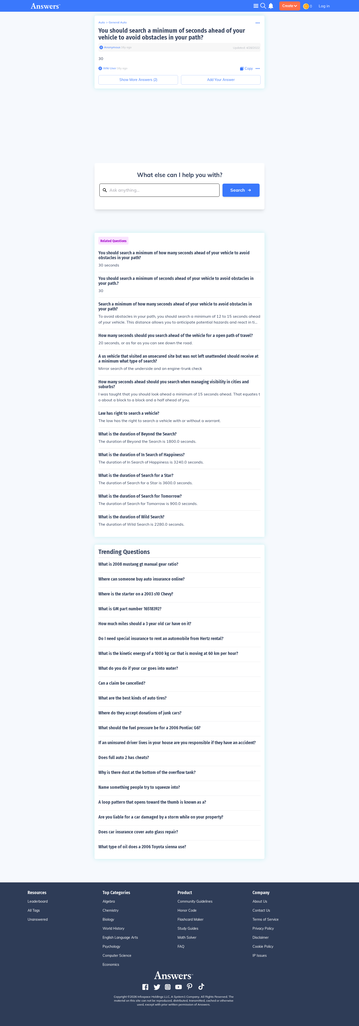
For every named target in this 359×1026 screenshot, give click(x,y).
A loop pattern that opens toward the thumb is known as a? (152, 802)
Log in (324, 5)
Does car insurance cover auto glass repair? (138, 832)
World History (113, 928)
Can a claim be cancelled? (121, 683)
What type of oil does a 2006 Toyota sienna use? (142, 846)
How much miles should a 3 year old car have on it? (144, 623)
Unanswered (38, 919)
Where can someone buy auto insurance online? (141, 579)
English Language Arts (120, 937)
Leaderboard (38, 901)
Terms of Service (266, 919)
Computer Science (117, 955)
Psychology (111, 946)
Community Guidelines (195, 901)
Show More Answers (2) (138, 80)
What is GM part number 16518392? (129, 609)
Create (287, 6)
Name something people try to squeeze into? (139, 787)
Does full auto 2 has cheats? (123, 757)
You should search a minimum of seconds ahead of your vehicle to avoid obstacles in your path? (171, 34)
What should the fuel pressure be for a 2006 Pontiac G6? (149, 727)
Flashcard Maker (190, 919)
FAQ (181, 946)
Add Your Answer (221, 80)
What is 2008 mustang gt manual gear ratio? (138, 564)
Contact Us (261, 910)
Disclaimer (261, 937)
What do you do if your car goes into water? (138, 668)
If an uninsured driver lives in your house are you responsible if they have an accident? (177, 742)
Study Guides (188, 928)
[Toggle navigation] (255, 6)
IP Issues (260, 955)
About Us (260, 901)
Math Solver (187, 937)
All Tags (34, 910)
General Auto (118, 22)
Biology (108, 919)
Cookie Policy (263, 946)
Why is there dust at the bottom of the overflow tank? (147, 772)
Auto (101, 22)
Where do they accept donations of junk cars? (139, 713)
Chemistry (110, 910)
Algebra (109, 901)
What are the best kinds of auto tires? (132, 698)
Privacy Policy (263, 928)
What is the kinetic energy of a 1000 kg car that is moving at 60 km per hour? (168, 653)
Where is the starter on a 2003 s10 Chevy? (135, 594)
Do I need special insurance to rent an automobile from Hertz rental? (160, 638)
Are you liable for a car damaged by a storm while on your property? (160, 817)
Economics (111, 964)
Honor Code (187, 910)
